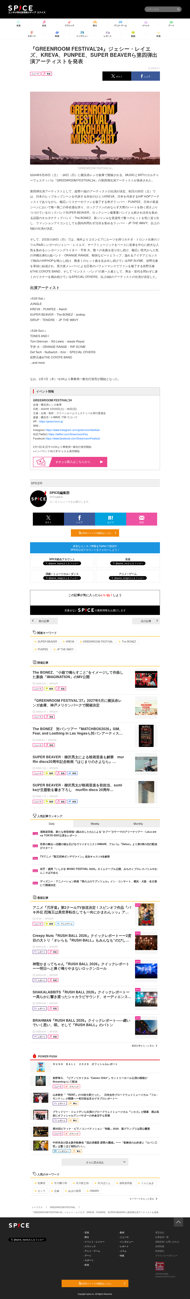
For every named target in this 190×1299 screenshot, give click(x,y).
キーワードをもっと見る (142, 1198)
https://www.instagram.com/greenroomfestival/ (73, 430)
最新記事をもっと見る (143, 1045)
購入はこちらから (79, 461)
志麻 (56, 1191)
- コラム (123, 1250)
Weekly (95, 823)
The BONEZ (129, 641)
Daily (52, 823)
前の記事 (44, 621)
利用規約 (159, 1250)
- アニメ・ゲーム (91, 1250)
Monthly (138, 823)
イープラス (37, 1207)
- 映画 (86, 1264)
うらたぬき (147, 1183)
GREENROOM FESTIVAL (98, 641)
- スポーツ (88, 1260)
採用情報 (159, 1246)
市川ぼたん (104, 1183)
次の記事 (146, 621)
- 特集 (121, 1255)
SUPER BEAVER (47, 641)
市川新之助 (82, 1183)
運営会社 (159, 1232)
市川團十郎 (60, 1183)
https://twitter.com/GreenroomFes (68, 434)
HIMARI (94, 1191)
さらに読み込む (95, 1162)
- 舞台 (86, 1236)
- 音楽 (86, 1232)
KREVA (70, 641)
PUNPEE (43, 649)
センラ (41, 1191)
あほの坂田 (74, 1191)
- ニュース (124, 1236)
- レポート (124, 1246)
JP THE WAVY (65, 649)
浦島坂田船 (125, 1183)
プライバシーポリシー (166, 1255)
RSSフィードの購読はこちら (96, 532)
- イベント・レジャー (94, 1241)
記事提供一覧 (162, 1236)
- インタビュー (126, 1241)
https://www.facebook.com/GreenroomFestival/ (72, 438)
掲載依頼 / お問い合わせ (167, 1241)
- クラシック (89, 1246)
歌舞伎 (41, 1183)
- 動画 (121, 1232)
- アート (87, 1255)
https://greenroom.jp (51, 421)
